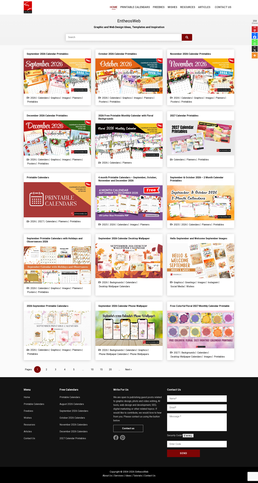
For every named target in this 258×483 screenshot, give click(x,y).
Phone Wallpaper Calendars (113, 354)
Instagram (213, 282)
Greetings (190, 282)
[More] (255, 55)
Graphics (55, 97)
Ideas (128, 475)
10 (92, 369)
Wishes (172, 7)
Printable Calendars (135, 7)
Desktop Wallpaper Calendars (114, 286)
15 (101, 369)
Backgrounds (116, 282)
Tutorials (137, 475)
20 (110, 369)
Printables (32, 101)
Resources (187, 7)
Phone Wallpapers (139, 354)
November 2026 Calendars (73, 424)
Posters (103, 101)
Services (118, 475)
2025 (105, 224)
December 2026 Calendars (73, 431)
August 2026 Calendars (72, 404)
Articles (204, 7)
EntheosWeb (141, 471)
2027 (40, 221)
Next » (128, 369)
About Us (107, 475)
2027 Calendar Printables (73, 438)
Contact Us (223, 7)
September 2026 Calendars (74, 411)
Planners (77, 97)
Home (113, 7)
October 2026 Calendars (72, 417)
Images (66, 97)
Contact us (128, 428)
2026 (33, 97)
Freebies (159, 7)
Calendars (43, 97)
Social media (177, 286)
